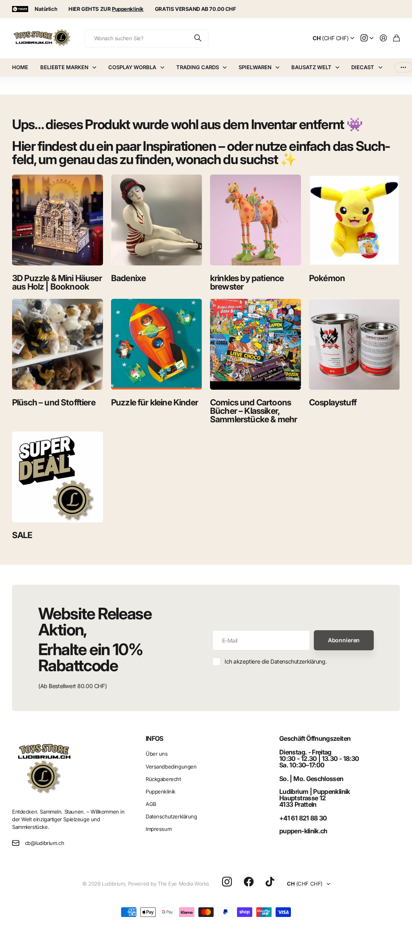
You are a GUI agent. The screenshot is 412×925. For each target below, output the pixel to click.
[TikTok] (270, 882)
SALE (22, 535)
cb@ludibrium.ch (44, 843)
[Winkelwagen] (396, 38)
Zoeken (198, 38)
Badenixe (128, 278)
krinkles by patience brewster (247, 282)
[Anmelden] (383, 38)
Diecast (362, 67)
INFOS (154, 738)
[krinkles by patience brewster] (255, 220)
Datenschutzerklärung (171, 816)
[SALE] (57, 477)
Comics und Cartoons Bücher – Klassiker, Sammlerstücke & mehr (253, 410)
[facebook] (249, 882)
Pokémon (327, 278)
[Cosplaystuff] (354, 344)
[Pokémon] (354, 220)
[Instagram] (227, 882)
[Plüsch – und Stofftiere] (57, 344)
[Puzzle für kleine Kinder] (156, 344)
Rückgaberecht (163, 779)
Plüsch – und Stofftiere (53, 402)
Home (20, 67)
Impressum (158, 829)
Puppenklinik (160, 791)
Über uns (157, 753)
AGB (151, 804)
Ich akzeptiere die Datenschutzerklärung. (276, 661)
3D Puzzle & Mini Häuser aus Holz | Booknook (57, 282)
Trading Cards (197, 67)
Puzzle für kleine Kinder (154, 402)
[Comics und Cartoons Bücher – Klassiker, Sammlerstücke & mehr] (255, 344)
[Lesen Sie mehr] (366, 38)
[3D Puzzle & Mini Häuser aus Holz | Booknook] (57, 220)
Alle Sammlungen (96, 67)
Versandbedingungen (171, 766)
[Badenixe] (156, 220)
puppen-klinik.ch (303, 831)
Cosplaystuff (332, 402)
